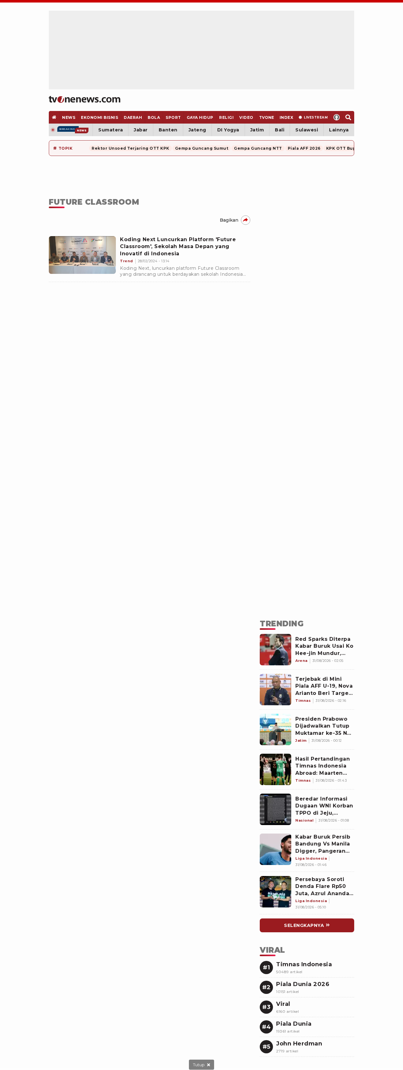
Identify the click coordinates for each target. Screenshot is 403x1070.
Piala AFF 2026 (304, 148)
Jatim (257, 130)
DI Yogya (228, 130)
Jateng (197, 130)
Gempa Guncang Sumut (202, 148)
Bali (279, 130)
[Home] (84, 99)
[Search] (348, 117)
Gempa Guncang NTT (258, 148)
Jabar (141, 130)
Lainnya (339, 130)
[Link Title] (275, 649)
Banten (168, 130)
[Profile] (337, 117)
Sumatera (110, 130)
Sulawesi (306, 130)
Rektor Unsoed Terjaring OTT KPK (130, 148)
